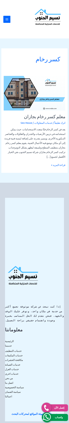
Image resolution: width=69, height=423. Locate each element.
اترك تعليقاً (59, 122)
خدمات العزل (12, 369)
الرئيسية (9, 341)
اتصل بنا (9, 382)
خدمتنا (8, 345)
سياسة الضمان (13, 391)
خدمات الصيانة (12, 364)
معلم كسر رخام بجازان (44, 117)
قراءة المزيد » (58, 164)
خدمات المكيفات (14, 355)
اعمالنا (8, 396)
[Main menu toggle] (6, 19)
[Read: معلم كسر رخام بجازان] (34, 93)
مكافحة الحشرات (14, 360)
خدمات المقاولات (43, 122)
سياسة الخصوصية (14, 387)
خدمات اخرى (11, 373)
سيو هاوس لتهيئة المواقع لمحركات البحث (34, 413)
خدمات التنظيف (13, 350)
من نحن (9, 378)
